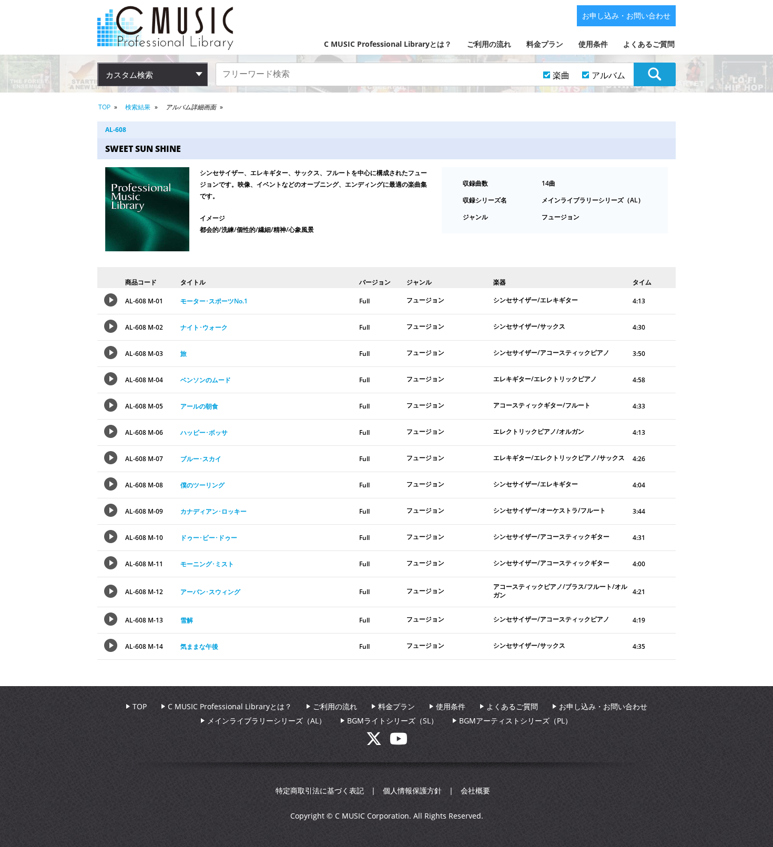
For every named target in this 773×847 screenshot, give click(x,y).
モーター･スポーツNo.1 (214, 301)
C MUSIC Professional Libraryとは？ (388, 44)
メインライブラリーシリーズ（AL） (266, 721)
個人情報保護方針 (412, 790)
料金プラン (544, 44)
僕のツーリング (202, 485)
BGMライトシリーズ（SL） (392, 721)
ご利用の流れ (489, 44)
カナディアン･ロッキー (213, 511)
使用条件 (593, 44)
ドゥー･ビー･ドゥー (208, 537)
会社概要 (475, 790)
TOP (104, 107)
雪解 (186, 620)
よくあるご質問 (649, 44)
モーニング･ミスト (207, 563)
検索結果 (137, 107)
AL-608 (115, 129)
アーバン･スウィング (210, 591)
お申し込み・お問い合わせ (626, 16)
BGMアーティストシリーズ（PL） (515, 721)
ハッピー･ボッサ (204, 432)
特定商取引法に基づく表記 (320, 790)
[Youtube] (399, 742)
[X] (378, 742)
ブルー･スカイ (200, 458)
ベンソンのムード (205, 379)
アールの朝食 (199, 406)
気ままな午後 (199, 646)
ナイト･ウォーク (204, 327)
